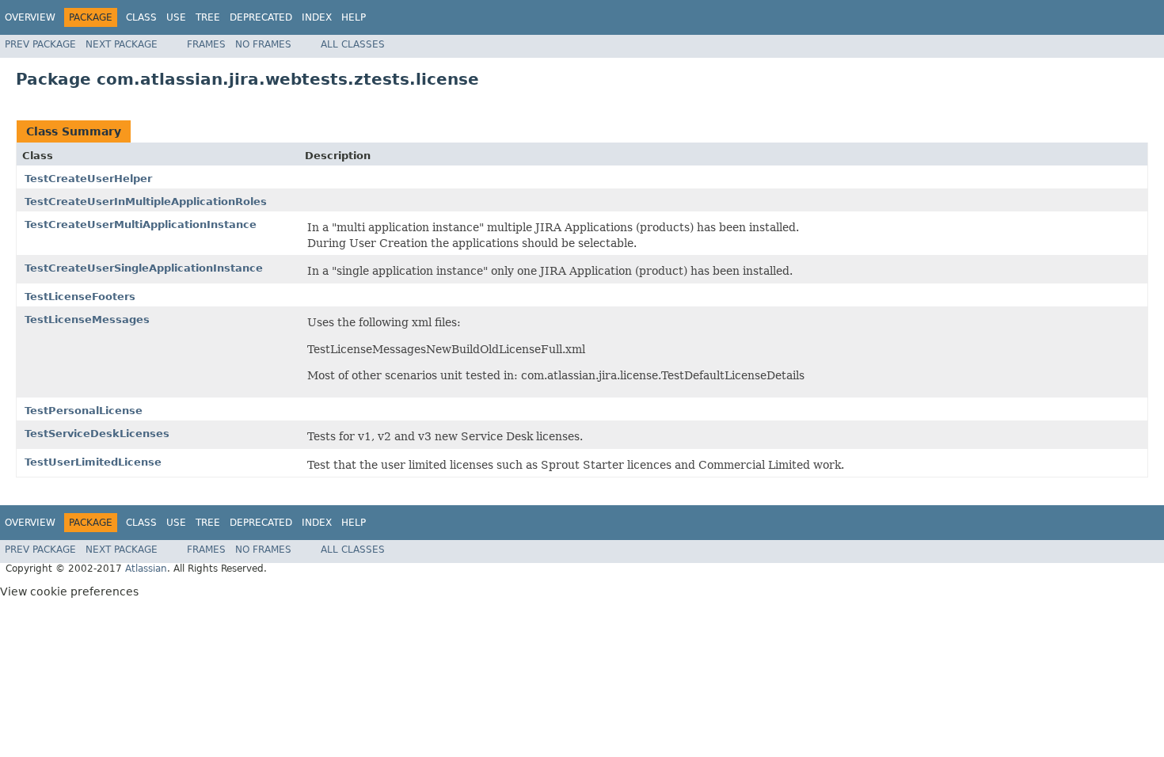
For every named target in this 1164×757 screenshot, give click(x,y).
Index (317, 17)
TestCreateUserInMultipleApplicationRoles (146, 201)
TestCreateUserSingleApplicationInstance (144, 268)
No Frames (263, 44)
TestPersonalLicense (84, 411)
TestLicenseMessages (87, 319)
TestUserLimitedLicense (93, 462)
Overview (30, 17)
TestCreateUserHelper (88, 178)
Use (176, 17)
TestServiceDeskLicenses (97, 433)
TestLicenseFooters (80, 296)
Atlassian (146, 568)
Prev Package (40, 44)
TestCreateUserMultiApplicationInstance (141, 224)
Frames (206, 44)
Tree (208, 17)
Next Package (122, 44)
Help (353, 17)
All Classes (353, 44)
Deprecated (261, 17)
